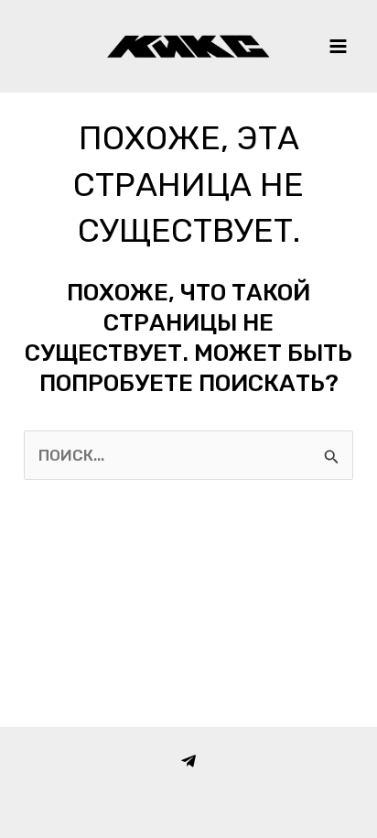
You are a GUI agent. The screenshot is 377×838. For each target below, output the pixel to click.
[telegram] (188, 761)
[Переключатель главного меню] (338, 46)
